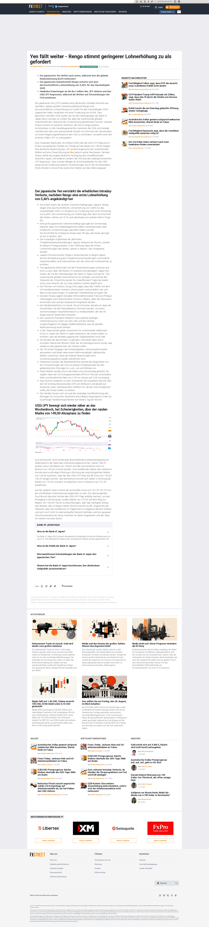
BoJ (72, 152)
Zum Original (104, 66)
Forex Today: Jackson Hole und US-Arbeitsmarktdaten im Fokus (56, 759)
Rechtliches (144, 854)
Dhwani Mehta (146, 799)
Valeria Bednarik (147, 751)
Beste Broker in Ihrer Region (46, 817)
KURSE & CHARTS (37, 12)
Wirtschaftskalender (105, 12)
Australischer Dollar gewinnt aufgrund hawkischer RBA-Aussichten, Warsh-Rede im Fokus (154, 120)
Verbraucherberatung (58, 876)
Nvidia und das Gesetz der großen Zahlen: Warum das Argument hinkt (103, 645)
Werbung (98, 864)
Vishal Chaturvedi (138, 126)
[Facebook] (148, 2)
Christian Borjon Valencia (141, 89)
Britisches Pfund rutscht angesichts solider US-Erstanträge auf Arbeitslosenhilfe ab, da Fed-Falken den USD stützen (56, 787)
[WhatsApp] (137, 2)
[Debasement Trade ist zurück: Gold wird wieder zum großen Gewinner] (54, 629)
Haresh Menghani (72, 66)
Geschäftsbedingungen (148, 864)
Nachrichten (53, 12)
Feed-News (68, 586)
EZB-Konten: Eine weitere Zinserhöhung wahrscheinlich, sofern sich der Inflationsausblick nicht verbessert (107, 787)
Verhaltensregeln (56, 868)
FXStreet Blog (100, 872)
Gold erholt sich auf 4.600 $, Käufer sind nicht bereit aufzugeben (149, 746)
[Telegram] (141, 2)
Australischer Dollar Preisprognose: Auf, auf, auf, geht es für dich (149, 761)
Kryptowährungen (83, 12)
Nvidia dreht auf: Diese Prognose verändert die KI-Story (154, 645)
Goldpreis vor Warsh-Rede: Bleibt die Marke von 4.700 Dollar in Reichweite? (150, 794)
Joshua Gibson (137, 114)
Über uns (53, 854)
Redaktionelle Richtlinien (59, 864)
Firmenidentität (56, 872)
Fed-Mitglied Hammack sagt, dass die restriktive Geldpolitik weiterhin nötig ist (154, 132)
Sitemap (142, 860)
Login (160, 7)
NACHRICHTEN (35, 66)
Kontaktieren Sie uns (103, 860)
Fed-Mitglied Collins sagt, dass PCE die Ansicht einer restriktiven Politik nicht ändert (153, 84)
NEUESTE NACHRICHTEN (134, 78)
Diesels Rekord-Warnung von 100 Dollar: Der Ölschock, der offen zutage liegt (151, 777)
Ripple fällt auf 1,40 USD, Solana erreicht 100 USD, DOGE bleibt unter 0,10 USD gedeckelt (53, 704)
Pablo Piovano (46, 765)
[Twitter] (145, 2)
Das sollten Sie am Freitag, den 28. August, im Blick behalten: (104, 702)
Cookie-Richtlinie (145, 868)
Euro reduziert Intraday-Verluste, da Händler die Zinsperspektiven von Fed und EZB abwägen (107, 772)
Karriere (98, 868)
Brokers (123, 12)
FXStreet (33, 5)
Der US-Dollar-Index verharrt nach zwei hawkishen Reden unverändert (149, 143)
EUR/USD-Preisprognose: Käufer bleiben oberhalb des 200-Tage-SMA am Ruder (56, 772)
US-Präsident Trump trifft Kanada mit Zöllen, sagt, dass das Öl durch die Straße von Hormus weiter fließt (153, 97)
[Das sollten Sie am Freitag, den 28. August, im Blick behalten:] (104, 687)
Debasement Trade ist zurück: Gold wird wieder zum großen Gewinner (52, 645)
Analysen (66, 12)
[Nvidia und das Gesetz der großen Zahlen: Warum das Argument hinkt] (104, 629)
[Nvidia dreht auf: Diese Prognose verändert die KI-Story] (154, 629)
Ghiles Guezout (96, 795)
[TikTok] (152, 2)
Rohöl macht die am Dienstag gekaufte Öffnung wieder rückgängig (153, 109)
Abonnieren (174, 7)
